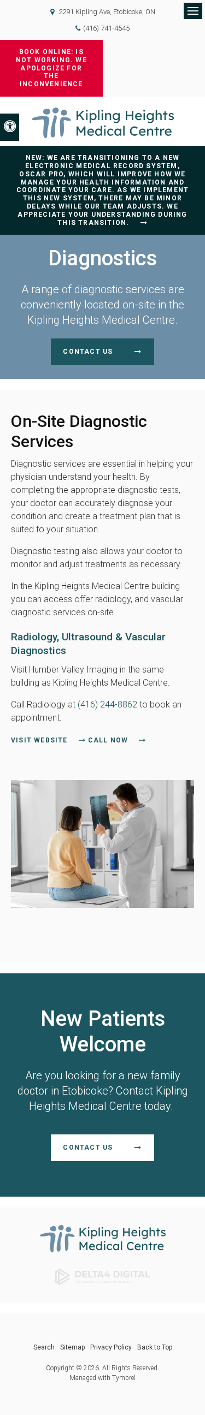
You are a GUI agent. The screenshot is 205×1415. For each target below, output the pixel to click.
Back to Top (154, 1347)
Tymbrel (124, 1378)
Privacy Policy (111, 1347)
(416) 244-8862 (107, 704)
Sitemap (72, 1347)
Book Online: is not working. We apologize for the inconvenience (51, 68)
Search (44, 1347)
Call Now (108, 740)
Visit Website (39, 740)
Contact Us (88, 351)
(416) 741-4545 (106, 28)
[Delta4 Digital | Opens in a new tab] (102, 1275)
